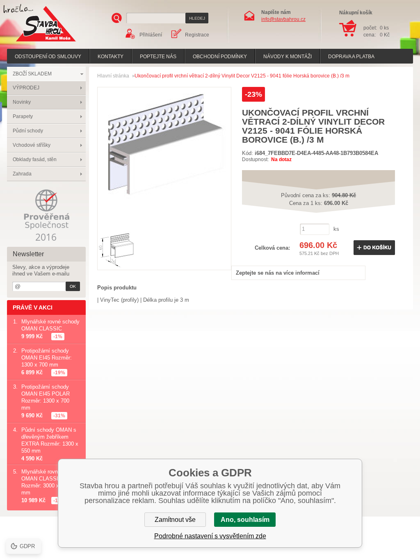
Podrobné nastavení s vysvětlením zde (210, 536)
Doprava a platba (351, 56)
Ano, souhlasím (245, 519)
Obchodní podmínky (220, 56)
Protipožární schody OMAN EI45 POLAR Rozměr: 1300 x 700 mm (45, 397)
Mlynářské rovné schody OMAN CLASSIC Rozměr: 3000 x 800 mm (50, 482)
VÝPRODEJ (26, 88)
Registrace (197, 35)
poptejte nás (158, 56)
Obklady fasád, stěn (35, 159)
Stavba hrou (33, 42)
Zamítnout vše (175, 519)
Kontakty (110, 56)
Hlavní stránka (113, 75)
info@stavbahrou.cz (283, 19)
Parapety (23, 116)
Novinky (22, 102)
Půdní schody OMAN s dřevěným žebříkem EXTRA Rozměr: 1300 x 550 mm (49, 440)
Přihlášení (150, 35)
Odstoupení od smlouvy (48, 56)
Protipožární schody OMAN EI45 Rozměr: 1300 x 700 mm (46, 358)
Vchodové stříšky (31, 145)
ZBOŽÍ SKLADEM (32, 74)
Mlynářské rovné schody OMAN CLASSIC (50, 325)
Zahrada (22, 174)
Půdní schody (28, 131)
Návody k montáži (287, 56)
